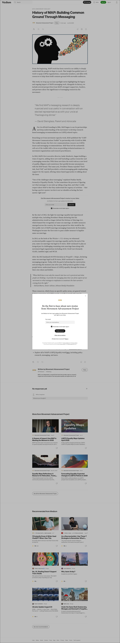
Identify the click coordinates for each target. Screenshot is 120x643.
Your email (48, 319)
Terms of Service (66, 342)
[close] (85, 296)
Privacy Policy (74, 342)
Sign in (66, 339)
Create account (60, 331)
